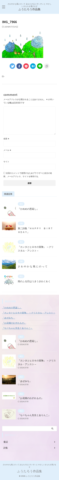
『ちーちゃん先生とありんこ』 (17, 328)
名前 (6, 138)
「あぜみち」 (8, 317)
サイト (6, 161)
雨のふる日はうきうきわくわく (34, 281)
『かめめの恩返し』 (28, 209)
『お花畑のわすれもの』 (14, 323)
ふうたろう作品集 (29, 9)
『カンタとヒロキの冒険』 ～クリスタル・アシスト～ (28, 312)
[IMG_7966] (33, 66)
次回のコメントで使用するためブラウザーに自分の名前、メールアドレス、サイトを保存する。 (27, 175)
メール (7, 150)
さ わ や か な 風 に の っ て (32, 266)
